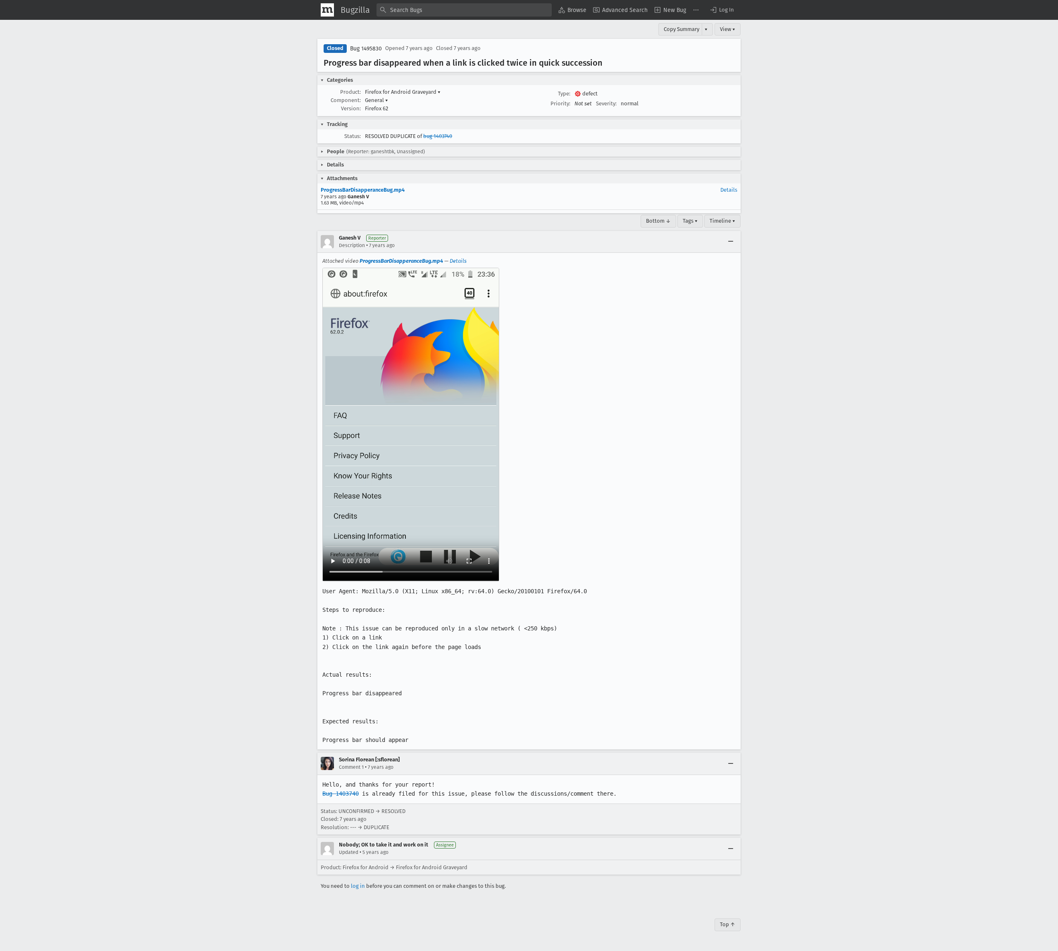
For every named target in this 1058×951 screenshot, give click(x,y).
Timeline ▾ (722, 221)
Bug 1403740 (340, 793)
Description (352, 245)
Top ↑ (727, 924)
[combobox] (464, 10)
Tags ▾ (690, 221)
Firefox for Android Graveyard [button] (403, 92)
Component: (346, 100)
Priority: (560, 103)
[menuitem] (572, 10)
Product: (350, 92)
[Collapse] (730, 241)
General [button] (376, 100)
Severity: (606, 103)
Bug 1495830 (366, 48)
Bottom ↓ (658, 221)
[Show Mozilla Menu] (327, 10)
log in (358, 886)
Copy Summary (681, 29)
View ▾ (727, 29)
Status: (352, 136)
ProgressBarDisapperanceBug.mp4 (363, 190)
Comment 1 (351, 767)
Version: (351, 108)
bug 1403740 (437, 136)
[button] (721, 10)
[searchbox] (464, 10)
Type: (564, 93)
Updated (348, 852)
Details (728, 190)
